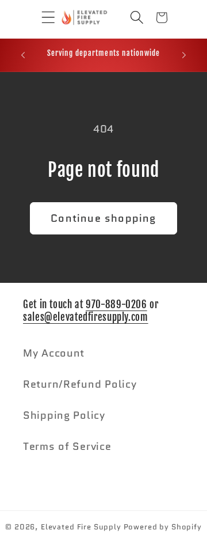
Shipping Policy (64, 415)
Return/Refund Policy (79, 384)
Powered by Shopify (163, 526)
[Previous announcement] (23, 54)
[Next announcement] (184, 54)
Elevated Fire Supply (81, 526)
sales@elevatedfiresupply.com (85, 317)
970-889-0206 (116, 304)
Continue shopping (103, 218)
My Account (54, 353)
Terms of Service (67, 446)
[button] (40, 17)
